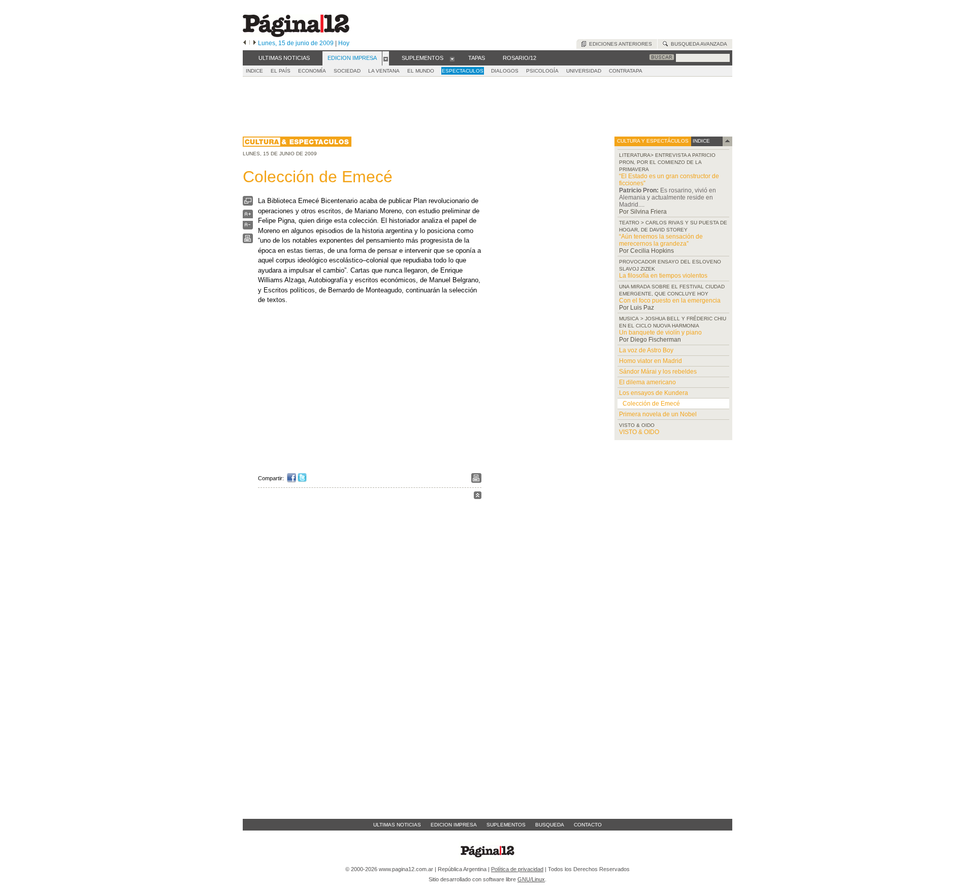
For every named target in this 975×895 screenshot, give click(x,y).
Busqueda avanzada (697, 44)
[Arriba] (477, 497)
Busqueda (549, 824)
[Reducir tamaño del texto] (248, 227)
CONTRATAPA (625, 71)
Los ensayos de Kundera (653, 392)
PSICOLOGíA (542, 71)
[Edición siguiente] (254, 43)
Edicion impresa (454, 824)
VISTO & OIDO (639, 432)
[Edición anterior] (244, 43)
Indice (254, 71)
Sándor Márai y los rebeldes (658, 371)
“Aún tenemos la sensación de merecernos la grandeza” (661, 240)
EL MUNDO (420, 71)
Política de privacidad (517, 869)
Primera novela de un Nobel (658, 414)
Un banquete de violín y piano (660, 332)
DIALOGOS (504, 71)
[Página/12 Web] (296, 35)
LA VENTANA (384, 71)
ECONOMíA (312, 71)
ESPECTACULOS (462, 71)
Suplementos (506, 824)
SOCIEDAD (347, 71)
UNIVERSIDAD (583, 71)
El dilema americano (647, 382)
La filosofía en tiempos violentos (663, 275)
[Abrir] (385, 58)
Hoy (343, 43)
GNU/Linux (531, 879)
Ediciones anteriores (619, 44)
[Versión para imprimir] (248, 241)
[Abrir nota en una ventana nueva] (248, 203)
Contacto (588, 824)
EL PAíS (280, 71)
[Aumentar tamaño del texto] (248, 216)
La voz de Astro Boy (646, 350)
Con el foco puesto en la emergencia (670, 300)
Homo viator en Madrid (650, 360)
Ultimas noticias (397, 824)
